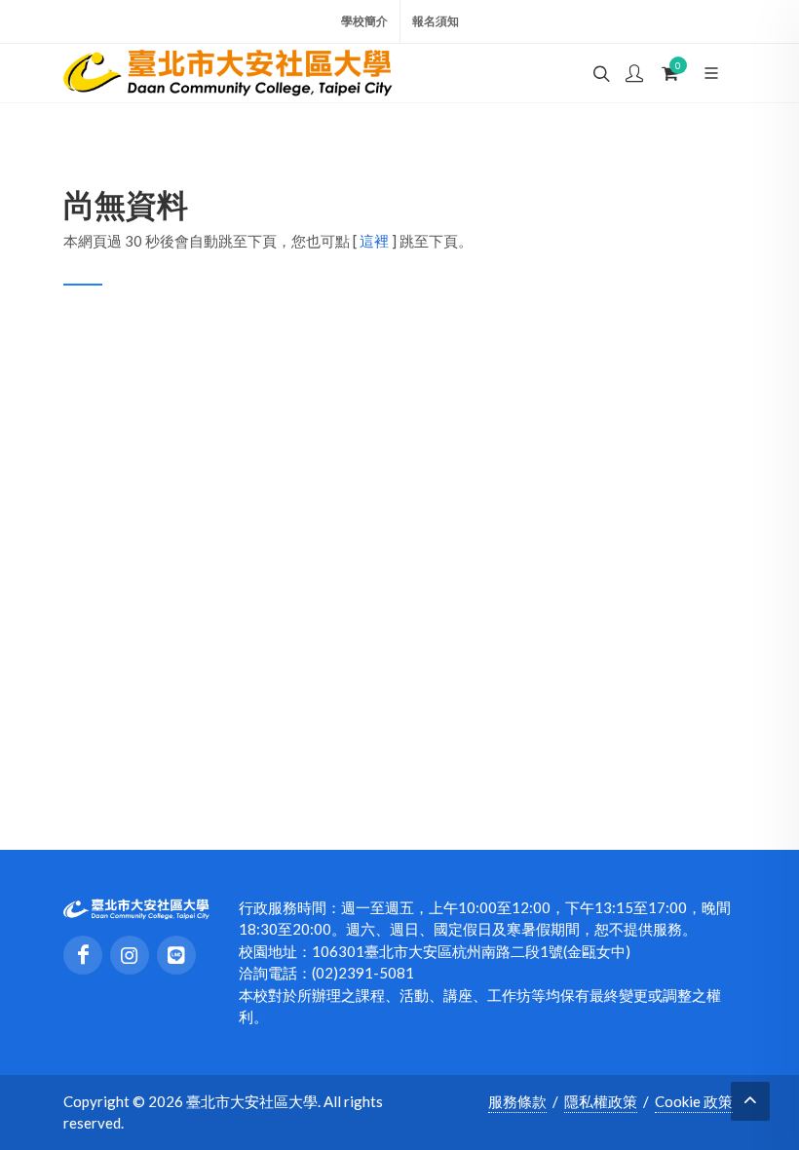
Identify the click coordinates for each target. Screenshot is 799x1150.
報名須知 (435, 21)
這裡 (374, 240)
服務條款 (517, 1101)
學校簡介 (364, 21)
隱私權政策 (600, 1101)
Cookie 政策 (694, 1101)
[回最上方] (750, 1101)
